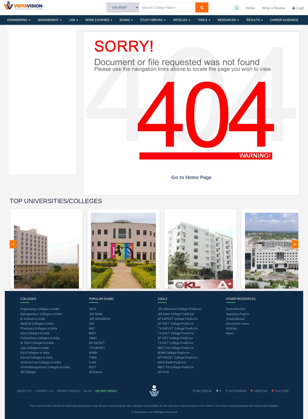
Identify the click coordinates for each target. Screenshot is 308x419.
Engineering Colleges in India (39, 309)
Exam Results (235, 309)
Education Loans (237, 323)
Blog (88, 391)
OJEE (92, 362)
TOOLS (203, 20)
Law (72, 20)
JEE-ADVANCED (99, 319)
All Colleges (28, 372)
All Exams (95, 372)
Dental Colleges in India (36, 357)
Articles (180, 20)
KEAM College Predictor (174, 353)
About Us (24, 391)
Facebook (204, 391)
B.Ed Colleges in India (34, 353)
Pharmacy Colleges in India (38, 328)
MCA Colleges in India (35, 333)
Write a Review (273, 8)
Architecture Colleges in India (40, 362)
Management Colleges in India (41, 314)
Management (48, 20)
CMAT (93, 338)
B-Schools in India (32, 319)
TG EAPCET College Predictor (178, 328)
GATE (92, 309)
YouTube (282, 391)
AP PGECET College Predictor (178, 357)
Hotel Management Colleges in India (45, 367)
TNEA (93, 357)
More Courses (97, 20)
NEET (92, 333)
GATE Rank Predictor (172, 362)
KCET (92, 367)
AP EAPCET (97, 343)
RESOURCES (227, 20)
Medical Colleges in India (37, 323)
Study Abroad (151, 20)
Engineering (17, 20)
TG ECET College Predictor (176, 333)
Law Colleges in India (34, 348)
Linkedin (260, 391)
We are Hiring (106, 391)
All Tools (163, 372)
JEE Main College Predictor (176, 314)
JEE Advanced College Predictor (179, 309)
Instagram (237, 391)
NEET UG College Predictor (176, 348)
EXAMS (125, 20)
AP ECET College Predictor (176, 323)
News (230, 333)
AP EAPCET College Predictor (178, 319)
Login (299, 8)
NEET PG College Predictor (176, 367)
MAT (92, 328)
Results (253, 20)
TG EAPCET (97, 348)
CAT (92, 323)
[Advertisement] (42, 101)
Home (250, 8)
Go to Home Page (191, 177)
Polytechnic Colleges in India (40, 338)
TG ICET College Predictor (175, 343)
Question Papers (237, 314)
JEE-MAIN (95, 314)
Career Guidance (284, 20)
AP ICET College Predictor (175, 338)
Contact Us (44, 391)
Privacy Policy (69, 391)
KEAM (93, 353)
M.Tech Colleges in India (36, 343)
